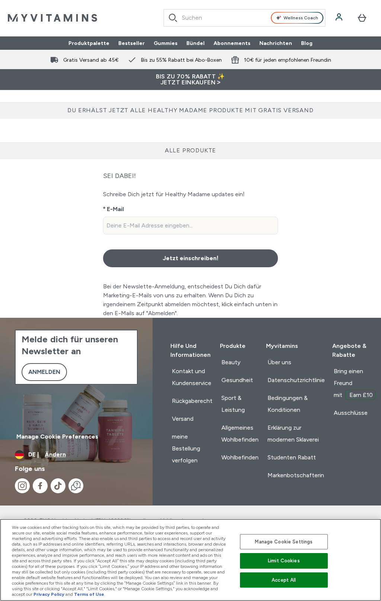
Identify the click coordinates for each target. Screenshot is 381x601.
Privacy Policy (48, 594)
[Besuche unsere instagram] (22, 485)
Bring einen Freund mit (353, 383)
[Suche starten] (173, 18)
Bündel (195, 43)
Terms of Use (89, 594)
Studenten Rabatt (292, 457)
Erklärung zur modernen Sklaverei (293, 433)
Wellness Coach (301, 17)
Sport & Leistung (233, 404)
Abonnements (232, 43)
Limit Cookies (284, 560)
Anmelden (44, 372)
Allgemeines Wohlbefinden (240, 433)
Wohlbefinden (240, 457)
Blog (307, 43)
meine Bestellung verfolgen (186, 448)
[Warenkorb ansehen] (362, 18)
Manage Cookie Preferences (57, 436)
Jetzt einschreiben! (190, 258)
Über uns (279, 362)
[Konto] (340, 18)
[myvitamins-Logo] (52, 18)
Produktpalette (88, 43)
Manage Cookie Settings (284, 542)
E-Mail (115, 209)
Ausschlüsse (351, 413)
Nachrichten (275, 43)
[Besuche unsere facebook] (40, 485)
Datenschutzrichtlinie (296, 380)
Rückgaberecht (192, 401)
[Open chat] (75, 485)
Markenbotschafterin (296, 475)
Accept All (284, 580)
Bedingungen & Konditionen (288, 404)
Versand (182, 419)
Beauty (230, 362)
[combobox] (244, 18)
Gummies (165, 43)
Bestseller (131, 43)
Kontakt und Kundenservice (191, 377)
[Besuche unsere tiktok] (58, 485)
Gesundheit (237, 380)
